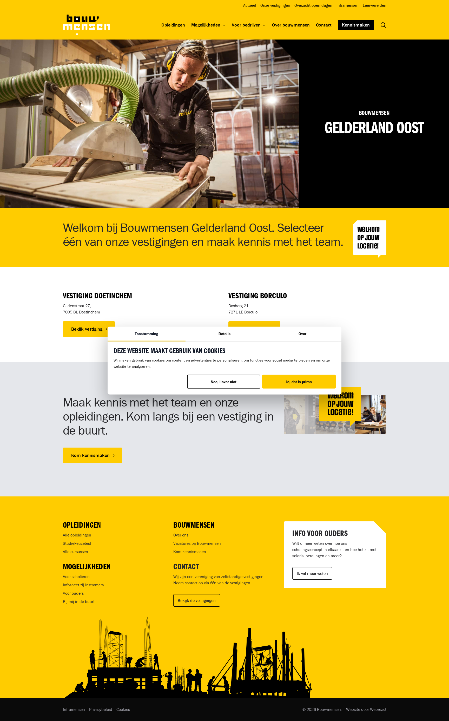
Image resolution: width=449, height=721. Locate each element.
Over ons (180, 535)
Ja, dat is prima (299, 381)
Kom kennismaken (189, 551)
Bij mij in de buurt (79, 601)
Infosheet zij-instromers (83, 584)
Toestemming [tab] (146, 333)
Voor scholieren (76, 576)
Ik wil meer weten (312, 573)
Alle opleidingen (77, 535)
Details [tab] (225, 333)
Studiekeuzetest (77, 543)
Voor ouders (73, 593)
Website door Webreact (366, 709)
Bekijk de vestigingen (197, 600)
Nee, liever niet (223, 381)
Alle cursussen (75, 551)
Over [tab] (302, 333)
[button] (89, 329)
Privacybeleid (100, 709)
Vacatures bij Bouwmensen (197, 543)
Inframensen (74, 709)
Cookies (123, 709)
